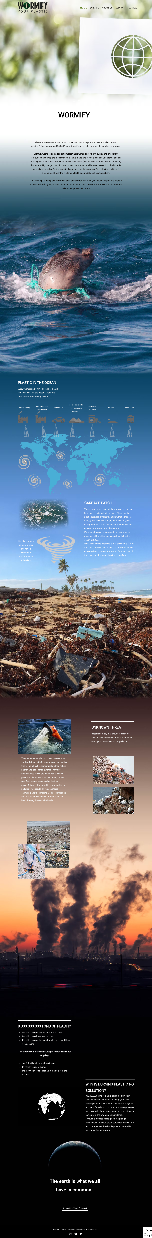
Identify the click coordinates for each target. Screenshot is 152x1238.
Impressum (71, 1229)
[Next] (138, 52)
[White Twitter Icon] (81, 1233)
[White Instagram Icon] (70, 1233)
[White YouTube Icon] (75, 1233)
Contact (80, 1229)
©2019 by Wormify (90, 1229)
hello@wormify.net (60, 1229)
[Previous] (13, 52)
